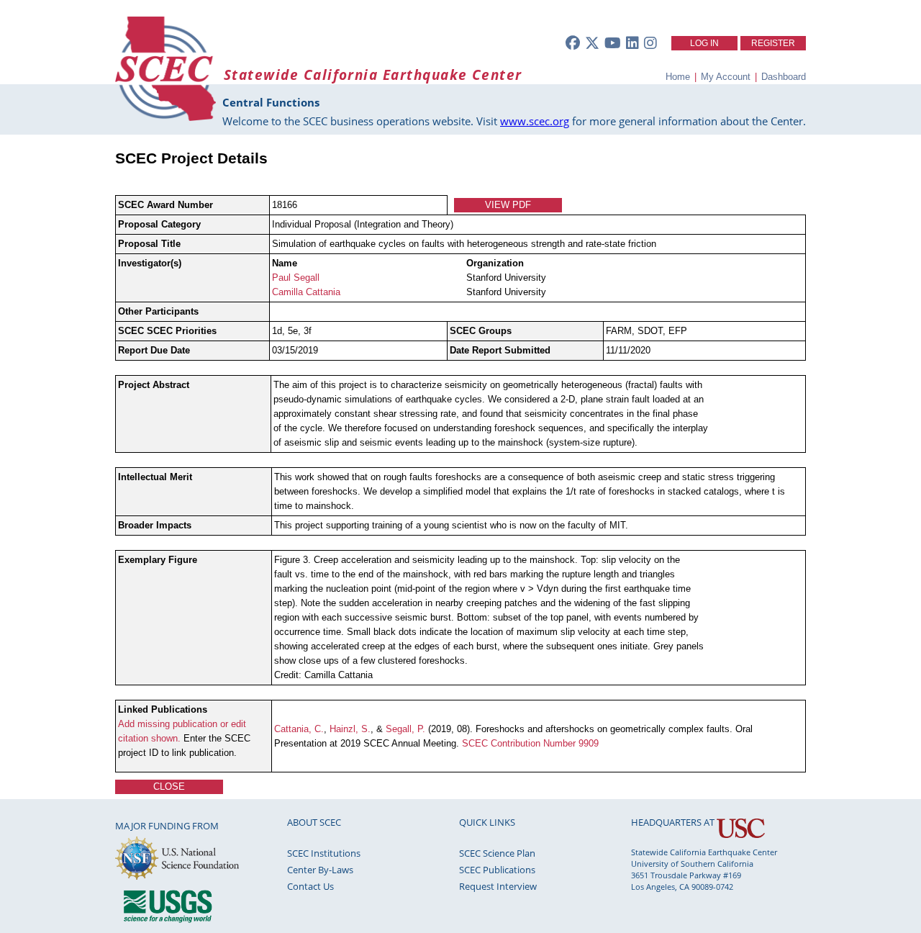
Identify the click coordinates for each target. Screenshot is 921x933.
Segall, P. (405, 729)
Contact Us (310, 886)
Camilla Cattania (306, 292)
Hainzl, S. (350, 729)
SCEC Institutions (323, 853)
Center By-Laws (320, 869)
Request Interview (498, 886)
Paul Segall (295, 277)
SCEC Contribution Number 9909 (530, 743)
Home (678, 76)
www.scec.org (534, 121)
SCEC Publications (497, 869)
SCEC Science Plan (497, 853)
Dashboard (783, 76)
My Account (725, 76)
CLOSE (169, 786)
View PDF (508, 204)
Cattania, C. (299, 729)
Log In (704, 43)
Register (773, 43)
